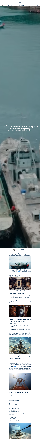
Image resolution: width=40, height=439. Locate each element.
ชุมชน (17, 5)
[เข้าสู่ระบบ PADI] (39, 5)
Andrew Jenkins (17, 249)
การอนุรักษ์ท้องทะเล (19, 271)
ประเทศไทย (12, 253)
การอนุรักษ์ (14, 5)
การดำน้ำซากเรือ (10, 270)
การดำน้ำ (8, 5)
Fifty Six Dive (15, 366)
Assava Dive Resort (24, 355)
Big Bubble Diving (22, 332)
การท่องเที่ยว (11, 5)
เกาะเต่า (9, 253)
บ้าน (5, 5)
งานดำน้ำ (19, 5)
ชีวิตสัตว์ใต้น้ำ (22, 5)
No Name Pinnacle (19, 363)
